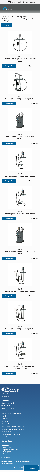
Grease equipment (21, 17)
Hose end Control (7, 424)
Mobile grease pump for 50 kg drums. (20, 98)
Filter (8, 25)
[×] (35, 8)
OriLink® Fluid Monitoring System (12, 429)
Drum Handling (6, 432)
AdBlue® (4, 419)
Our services (6, 441)
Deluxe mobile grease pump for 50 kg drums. (20, 137)
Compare (34, 66)
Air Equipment (6, 411)
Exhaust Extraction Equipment (11, 434)
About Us (4, 394)
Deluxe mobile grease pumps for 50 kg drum (20, 252)
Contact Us (5, 396)
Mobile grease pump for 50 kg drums (20, 176)
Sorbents (4, 437)
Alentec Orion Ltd (7, 17)
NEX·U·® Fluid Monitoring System (12, 426)
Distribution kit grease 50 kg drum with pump (20, 59)
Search (30, 8)
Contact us (31, 468)
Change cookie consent (20, 467)
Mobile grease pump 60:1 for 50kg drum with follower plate (20, 367)
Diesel (3, 416)
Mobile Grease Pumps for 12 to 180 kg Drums (16, 19)
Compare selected (15, 2)
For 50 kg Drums (6, 21)
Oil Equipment (6, 405)
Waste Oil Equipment (8, 408)
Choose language (30, 2)
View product (9, 66)
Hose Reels (5, 421)
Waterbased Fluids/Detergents (11, 413)
